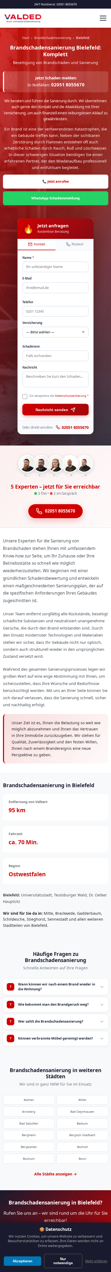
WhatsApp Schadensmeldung (55, 198)
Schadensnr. (31, 346)
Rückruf (77, 244)
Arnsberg (28, 1112)
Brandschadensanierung (52, 38)
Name (28, 258)
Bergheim (29, 1135)
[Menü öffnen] (103, 18)
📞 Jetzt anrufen (55, 181)
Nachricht (29, 367)
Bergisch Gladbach (82, 1135)
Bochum (28, 1159)
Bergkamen (29, 1147)
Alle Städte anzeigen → (55, 1173)
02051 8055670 (67, 4)
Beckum (82, 1123)
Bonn (82, 1159)
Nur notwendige (63, 1261)
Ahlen (82, 1100)
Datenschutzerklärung (70, 396)
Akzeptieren (22, 1261)
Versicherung (32, 323)
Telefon (27, 302)
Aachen (29, 1100)
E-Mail (27, 278)
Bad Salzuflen (28, 1123)
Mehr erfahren (96, 1261)
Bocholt (82, 1147)
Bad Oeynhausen (82, 1112)
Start (25, 38)
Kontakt (39, 244)
